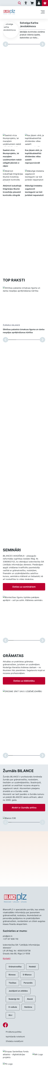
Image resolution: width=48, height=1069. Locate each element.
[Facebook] (24, 1025)
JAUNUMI (11, 129)
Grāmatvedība (15, 966)
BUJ (10, 1015)
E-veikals (13, 1007)
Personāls (28, 983)
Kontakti (6, 958)
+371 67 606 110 (10, 939)
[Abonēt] (45, 3)
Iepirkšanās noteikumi (15, 1036)
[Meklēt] (19, 3)
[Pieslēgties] (39, 3)
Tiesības (12, 983)
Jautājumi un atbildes (18, 991)
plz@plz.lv (7, 936)
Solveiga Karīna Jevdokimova (29, 24)
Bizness (12, 974)
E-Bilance (27, 974)
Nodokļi (32, 966)
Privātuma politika (13, 1032)
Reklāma (28, 1007)
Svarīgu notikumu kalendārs (17, 537)
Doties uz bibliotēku (24, 681)
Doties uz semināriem (24, 586)
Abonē (30, 999)
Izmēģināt (24, 261)
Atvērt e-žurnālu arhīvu (24, 807)
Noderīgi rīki (14, 999)
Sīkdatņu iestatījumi (14, 1041)
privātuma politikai (24, 872)
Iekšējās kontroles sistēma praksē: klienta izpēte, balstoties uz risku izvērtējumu (32, 35)
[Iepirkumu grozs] (32, 3)
